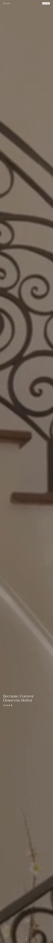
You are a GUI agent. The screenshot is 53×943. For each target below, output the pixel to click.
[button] (46, 3)
